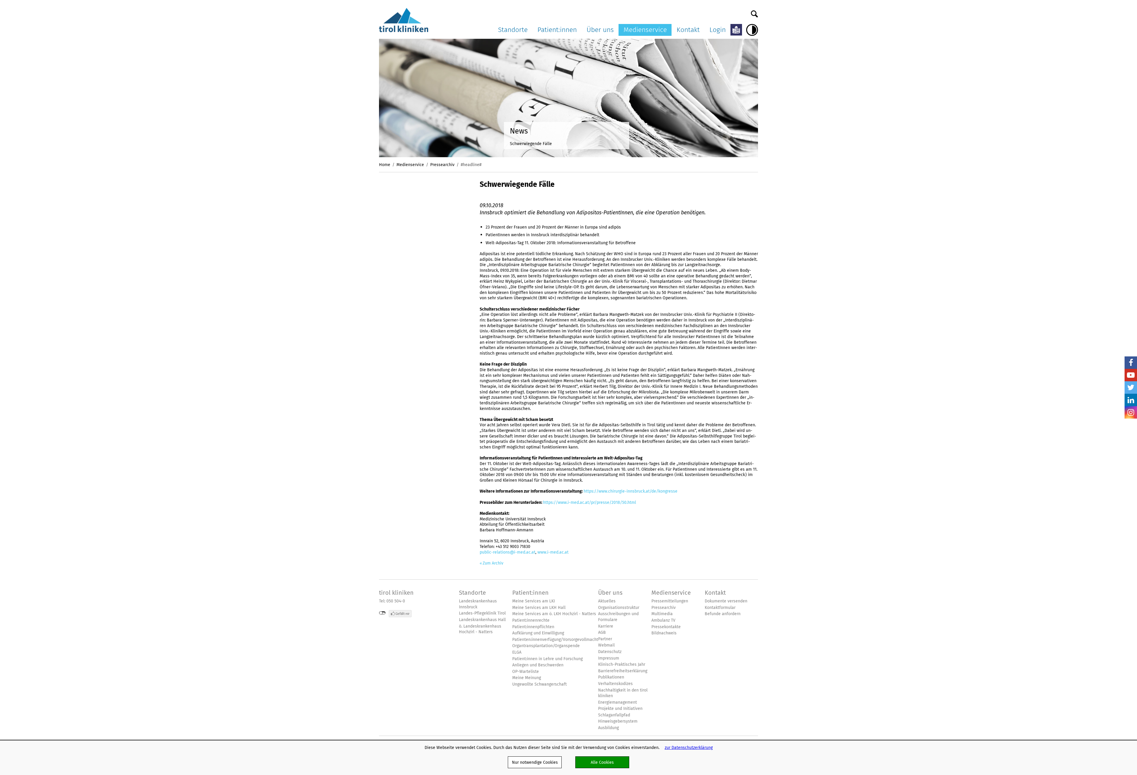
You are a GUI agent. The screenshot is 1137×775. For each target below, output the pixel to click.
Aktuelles (607, 601)
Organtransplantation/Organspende (546, 646)
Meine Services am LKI (533, 601)
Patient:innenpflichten (533, 627)
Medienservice (645, 29)
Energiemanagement (617, 702)
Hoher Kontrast (752, 30)
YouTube (1131, 375)
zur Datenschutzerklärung (689, 747)
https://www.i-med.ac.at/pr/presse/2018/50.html (589, 502)
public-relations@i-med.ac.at (507, 552)
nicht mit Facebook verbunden (382, 613)
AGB (602, 632)
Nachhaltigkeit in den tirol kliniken (623, 693)
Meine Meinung (526, 678)
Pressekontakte (666, 627)
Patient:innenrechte (531, 620)
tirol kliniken (396, 593)
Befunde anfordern (723, 614)
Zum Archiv (493, 563)
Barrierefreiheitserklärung (622, 671)
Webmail (606, 645)
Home (384, 165)
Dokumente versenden (726, 601)
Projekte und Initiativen (620, 708)
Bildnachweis (664, 633)
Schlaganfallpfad (614, 715)
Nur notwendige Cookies (535, 762)
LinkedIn (1131, 400)
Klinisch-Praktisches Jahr (621, 664)
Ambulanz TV (663, 620)
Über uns (600, 29)
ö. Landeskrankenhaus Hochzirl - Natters (480, 629)
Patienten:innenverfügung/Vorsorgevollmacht (555, 639)
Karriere (605, 626)
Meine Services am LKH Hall (539, 607)
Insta (1131, 412)
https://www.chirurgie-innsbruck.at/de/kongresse (630, 491)
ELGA (516, 652)
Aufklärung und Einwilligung (538, 633)
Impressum (608, 658)
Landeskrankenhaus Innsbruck (478, 604)
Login (717, 29)
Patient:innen (557, 29)
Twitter (1131, 387)
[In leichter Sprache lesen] (736, 30)
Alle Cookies (602, 762)
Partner (605, 639)
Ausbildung (608, 728)
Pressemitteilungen (669, 601)
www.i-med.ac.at (552, 552)
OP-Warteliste (525, 671)
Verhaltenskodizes (615, 683)
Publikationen (611, 677)
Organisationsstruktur (618, 607)
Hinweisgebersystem (617, 721)
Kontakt (688, 29)
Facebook (1131, 362)
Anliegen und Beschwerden (537, 665)
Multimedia (662, 614)
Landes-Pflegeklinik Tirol (482, 613)
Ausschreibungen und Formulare (618, 617)
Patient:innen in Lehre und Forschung (547, 659)
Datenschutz (610, 652)
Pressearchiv (442, 165)
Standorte (513, 29)
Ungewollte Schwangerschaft (539, 684)
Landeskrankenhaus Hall (482, 620)
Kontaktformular (720, 607)
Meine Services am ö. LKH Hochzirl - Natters (554, 614)
